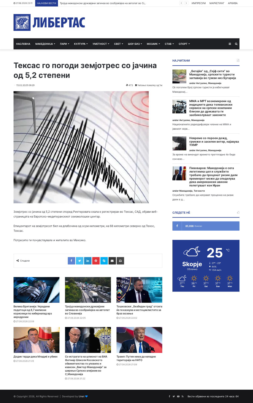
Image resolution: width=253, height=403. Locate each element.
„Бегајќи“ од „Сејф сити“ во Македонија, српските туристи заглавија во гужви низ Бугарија (212, 75)
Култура (79, 43)
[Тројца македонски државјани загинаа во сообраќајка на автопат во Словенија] (88, 290)
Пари (63, 43)
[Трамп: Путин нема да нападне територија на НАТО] (139, 340)
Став (168, 43)
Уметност (100, 43)
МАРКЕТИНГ (216, 3)
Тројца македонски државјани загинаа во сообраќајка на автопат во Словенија (107, 3)
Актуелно (201, 83)
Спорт (183, 43)
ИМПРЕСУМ (199, 3)
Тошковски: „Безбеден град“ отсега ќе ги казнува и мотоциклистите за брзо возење (139, 310)
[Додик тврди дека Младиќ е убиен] (36, 340)
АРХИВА (233, 3)
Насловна (23, 43)
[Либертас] (49, 22)
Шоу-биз (134, 43)
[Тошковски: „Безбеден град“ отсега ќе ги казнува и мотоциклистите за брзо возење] (139, 290)
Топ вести (199, 190)
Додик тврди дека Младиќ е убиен (35, 356)
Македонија (44, 43)
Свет (117, 43)
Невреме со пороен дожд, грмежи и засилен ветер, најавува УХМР (214, 141)
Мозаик (152, 43)
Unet (81, 396)
